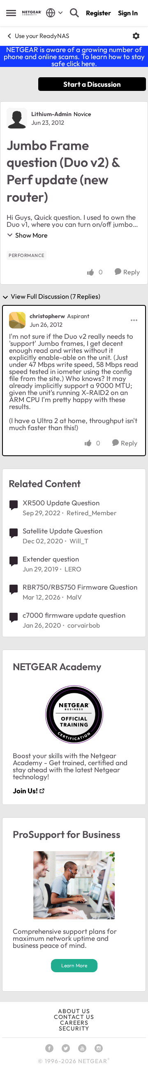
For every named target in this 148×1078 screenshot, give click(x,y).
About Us (74, 1011)
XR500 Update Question (61, 502)
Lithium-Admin (51, 114)
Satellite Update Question (62, 530)
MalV (74, 597)
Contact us (74, 1017)
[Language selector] (54, 13)
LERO (73, 569)
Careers (74, 1022)
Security (74, 1028)
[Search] (74, 13)
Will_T (78, 541)
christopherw (47, 316)
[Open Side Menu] (11, 13)
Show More (31, 235)
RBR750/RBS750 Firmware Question (80, 587)
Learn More (74, 965)
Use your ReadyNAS (42, 36)
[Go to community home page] (32, 13)
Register (98, 13)
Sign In (128, 13)
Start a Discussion (92, 84)
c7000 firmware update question (74, 615)
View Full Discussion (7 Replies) (55, 296)
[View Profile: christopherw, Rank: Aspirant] (17, 320)
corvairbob (83, 625)
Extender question (51, 558)
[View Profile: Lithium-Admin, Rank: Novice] (17, 118)
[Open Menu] (136, 36)
